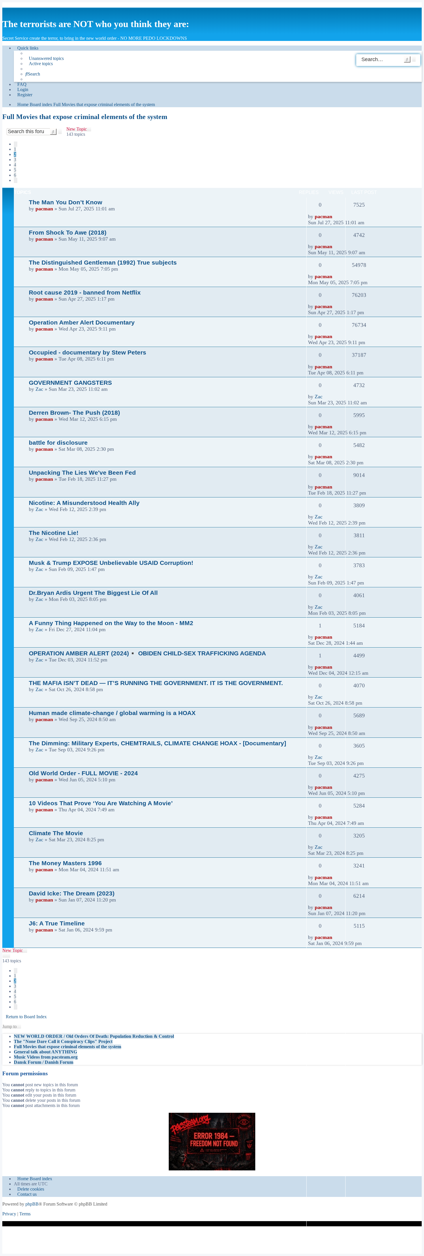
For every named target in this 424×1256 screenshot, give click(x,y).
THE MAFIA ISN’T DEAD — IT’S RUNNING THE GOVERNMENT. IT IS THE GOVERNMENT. (156, 683)
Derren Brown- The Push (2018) (74, 412)
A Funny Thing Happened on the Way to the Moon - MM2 (111, 623)
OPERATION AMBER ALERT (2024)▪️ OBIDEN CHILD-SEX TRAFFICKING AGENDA (147, 653)
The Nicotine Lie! (53, 532)
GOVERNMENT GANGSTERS (70, 382)
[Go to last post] (336, 217)
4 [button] (15, 164)
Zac (39, 389)
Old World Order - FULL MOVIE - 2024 (83, 773)
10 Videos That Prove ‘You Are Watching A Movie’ (101, 803)
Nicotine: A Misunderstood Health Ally (84, 502)
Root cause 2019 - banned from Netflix (85, 292)
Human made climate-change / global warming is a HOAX (112, 713)
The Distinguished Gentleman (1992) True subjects (103, 262)
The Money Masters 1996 (65, 863)
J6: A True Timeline (57, 923)
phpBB (32, 1204)
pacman (44, 209)
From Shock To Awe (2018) (67, 232)
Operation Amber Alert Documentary (82, 322)
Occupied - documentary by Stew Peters (87, 352)
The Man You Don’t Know (65, 202)
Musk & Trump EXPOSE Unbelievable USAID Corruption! (111, 562)
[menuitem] (44, 58)
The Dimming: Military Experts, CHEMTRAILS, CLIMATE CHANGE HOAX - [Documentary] (157, 743)
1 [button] (15, 149)
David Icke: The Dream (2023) (72, 893)
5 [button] (15, 169)
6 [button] (15, 175)
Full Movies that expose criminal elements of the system (84, 116)
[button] (15, 144)
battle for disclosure (58, 442)
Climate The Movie (56, 833)
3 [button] (15, 159)
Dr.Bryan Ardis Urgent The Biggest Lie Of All (93, 592)
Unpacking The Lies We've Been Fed (82, 472)
